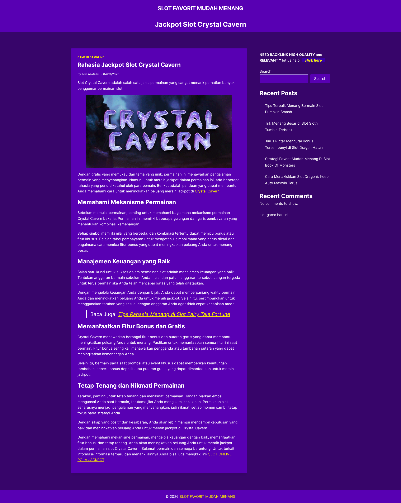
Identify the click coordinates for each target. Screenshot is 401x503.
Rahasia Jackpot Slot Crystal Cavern (129, 64)
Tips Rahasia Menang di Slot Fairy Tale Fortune (174, 314)
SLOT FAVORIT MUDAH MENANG (208, 496)
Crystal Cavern (207, 191)
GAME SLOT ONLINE (90, 57)
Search (265, 71)
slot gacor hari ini (274, 215)
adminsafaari (90, 74)
